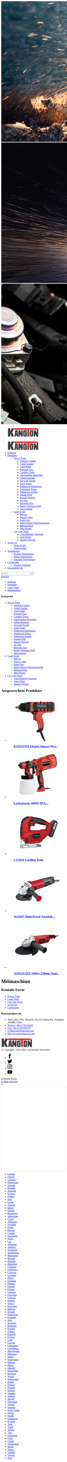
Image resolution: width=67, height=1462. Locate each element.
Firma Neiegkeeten (23, 556)
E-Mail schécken (9, 1081)
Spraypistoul (26, 509)
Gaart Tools (19, 511)
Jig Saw (24, 500)
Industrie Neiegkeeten (24, 559)
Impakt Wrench (27, 497)
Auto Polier (25, 466)
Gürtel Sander (27, 464)
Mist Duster (25, 528)
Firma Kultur (20, 548)
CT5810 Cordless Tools (28, 859)
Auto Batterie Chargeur (31, 534)
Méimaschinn (26, 525)
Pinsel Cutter (26, 517)
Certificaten (13, 562)
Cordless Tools (27, 472)
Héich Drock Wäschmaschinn (34, 523)
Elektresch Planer (28, 489)
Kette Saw (25, 520)
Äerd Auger (26, 483)
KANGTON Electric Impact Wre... (36, 746)
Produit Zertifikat (22, 565)
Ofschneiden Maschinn (31, 475)
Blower (23, 514)
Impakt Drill (26, 495)
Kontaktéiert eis (15, 568)
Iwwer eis (12, 542)
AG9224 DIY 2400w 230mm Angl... (36, 973)
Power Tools (20, 458)
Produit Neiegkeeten (24, 554)
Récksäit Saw (26, 503)
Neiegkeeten (13, 551)
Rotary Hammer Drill (30, 506)
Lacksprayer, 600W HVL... (31, 803)
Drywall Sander (28, 480)
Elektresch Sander (29, 492)
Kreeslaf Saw (26, 469)
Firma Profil (20, 545)
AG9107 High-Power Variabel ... (34, 916)
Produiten (12, 455)
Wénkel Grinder (28, 461)
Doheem (11, 452)
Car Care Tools (21, 531)
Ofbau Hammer (27, 478)
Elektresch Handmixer (31, 486)
